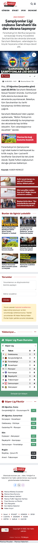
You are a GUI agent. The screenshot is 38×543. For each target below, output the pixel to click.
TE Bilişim (24, 537)
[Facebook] (15, 485)
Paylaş (6, 76)
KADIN (25, 517)
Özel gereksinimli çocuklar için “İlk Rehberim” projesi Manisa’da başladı (26, 230)
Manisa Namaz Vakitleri (12, 496)
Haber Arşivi (8, 508)
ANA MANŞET (19, 17)
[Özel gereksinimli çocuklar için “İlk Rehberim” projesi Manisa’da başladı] (28, 221)
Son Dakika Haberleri (12, 506)
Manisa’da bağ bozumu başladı (7, 249)
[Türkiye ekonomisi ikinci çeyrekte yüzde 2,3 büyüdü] (10, 258)
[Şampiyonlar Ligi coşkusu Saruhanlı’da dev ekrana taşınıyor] (19, 62)
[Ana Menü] (35, 4)
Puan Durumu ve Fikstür (13, 501)
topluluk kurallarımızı (23, 307)
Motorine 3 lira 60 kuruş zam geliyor (26, 249)
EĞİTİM (6, 519)
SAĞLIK (14, 519)
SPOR (23, 11)
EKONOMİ (32, 11)
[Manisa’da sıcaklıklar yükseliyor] (28, 258)
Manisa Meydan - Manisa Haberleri (14, 542)
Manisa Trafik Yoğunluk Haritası (16, 499)
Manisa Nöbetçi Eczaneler (13, 492)
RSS (6, 530)
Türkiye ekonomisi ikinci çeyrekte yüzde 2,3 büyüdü (9, 266)
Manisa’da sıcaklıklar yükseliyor (27, 265)
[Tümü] (35, 332)
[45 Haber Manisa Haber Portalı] (9, 3)
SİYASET (15, 11)
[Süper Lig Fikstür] (35, 401)
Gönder (6, 300)
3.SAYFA (6, 517)
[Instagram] (23, 485)
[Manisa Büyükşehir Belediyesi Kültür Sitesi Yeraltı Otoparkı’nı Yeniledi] (10, 221)
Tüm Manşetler (9, 504)
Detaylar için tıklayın (19, 394)
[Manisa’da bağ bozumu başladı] (10, 242)
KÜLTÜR (23, 519)
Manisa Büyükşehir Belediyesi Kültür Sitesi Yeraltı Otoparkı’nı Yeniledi (9, 230)
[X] (19, 485)
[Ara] (32, 4)
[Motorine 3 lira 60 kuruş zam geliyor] (28, 242)
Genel (5, 514)
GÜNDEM (5, 11)
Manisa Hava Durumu (12, 494)
